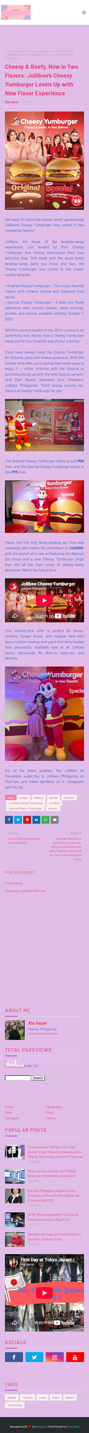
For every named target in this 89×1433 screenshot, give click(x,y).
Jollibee (69, 797)
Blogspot (42, 1426)
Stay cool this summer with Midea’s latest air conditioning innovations (52, 1173)
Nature (70, 1397)
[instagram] (55, 1357)
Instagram (12, 1118)
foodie (53, 797)
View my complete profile (43, 1033)
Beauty (11, 1397)
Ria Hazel (11, 102)
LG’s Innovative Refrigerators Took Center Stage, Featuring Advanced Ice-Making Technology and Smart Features (55, 1152)
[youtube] (75, 1357)
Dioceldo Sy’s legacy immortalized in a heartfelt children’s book (54, 1236)
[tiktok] (14, 1369)
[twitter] (34, 1357)
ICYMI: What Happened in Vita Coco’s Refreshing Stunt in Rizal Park (53, 1217)
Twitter (51, 1118)
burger (24, 797)
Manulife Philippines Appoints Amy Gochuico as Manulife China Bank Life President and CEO (54, 1195)
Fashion (27, 1397)
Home (9, 51)
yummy (20, 51)
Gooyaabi (73, 1426)
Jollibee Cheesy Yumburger (26, 803)
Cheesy (38, 797)
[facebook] (14, 1357)
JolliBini (54, 803)
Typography (54, 1107)
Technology (14, 1405)
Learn (42, 1397)
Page (8, 1112)
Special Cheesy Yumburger (25, 808)
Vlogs (49, 1112)
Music (56, 1397)
